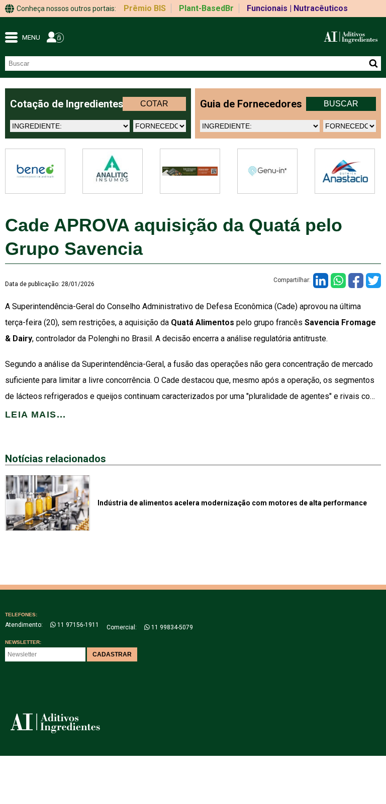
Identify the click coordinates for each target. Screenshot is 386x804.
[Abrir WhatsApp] (361, 778)
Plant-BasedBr (206, 8)
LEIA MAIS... (35, 415)
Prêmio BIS (145, 8)
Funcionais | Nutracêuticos (297, 8)
